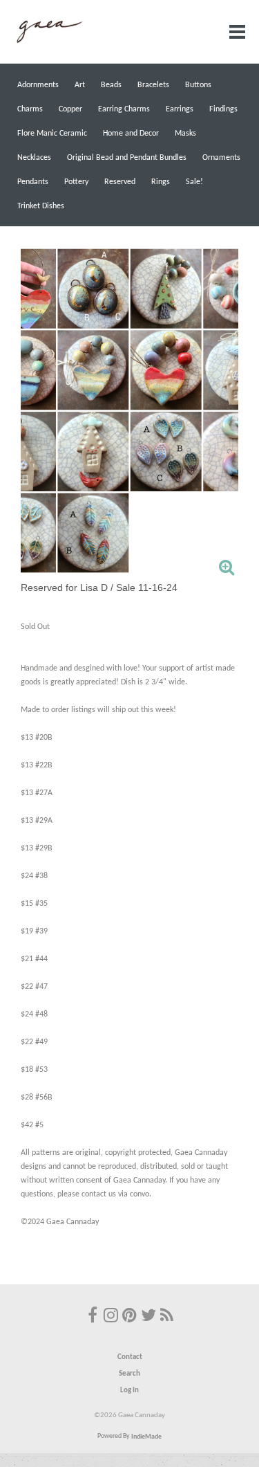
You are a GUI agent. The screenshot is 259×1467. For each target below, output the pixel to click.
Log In (129, 1390)
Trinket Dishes (40, 206)
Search (129, 1374)
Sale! (194, 182)
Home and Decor (131, 133)
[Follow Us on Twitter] (148, 1317)
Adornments (38, 85)
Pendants (32, 182)
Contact (129, 1357)
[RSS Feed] (167, 1317)
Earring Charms (124, 109)
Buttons (198, 85)
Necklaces (34, 158)
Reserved (119, 182)
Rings (160, 182)
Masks (185, 133)
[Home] (49, 42)
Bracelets (153, 85)
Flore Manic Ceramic (52, 133)
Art (80, 85)
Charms (30, 109)
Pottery (76, 182)
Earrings (179, 109)
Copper (70, 109)
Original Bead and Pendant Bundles (126, 158)
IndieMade (146, 1436)
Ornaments (221, 158)
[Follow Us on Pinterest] (130, 1317)
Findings (223, 109)
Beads (111, 85)
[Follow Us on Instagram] (111, 1317)
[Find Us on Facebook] (92, 1317)
